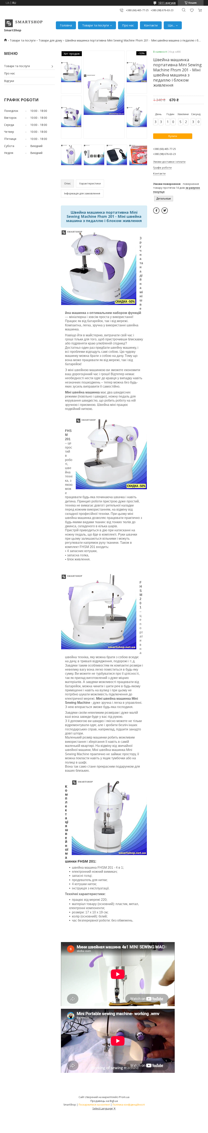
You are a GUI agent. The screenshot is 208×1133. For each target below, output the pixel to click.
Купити (172, 136)
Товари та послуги (95, 25)
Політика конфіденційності (129, 1104)
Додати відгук (192, 10)
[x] (164, 210)
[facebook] (156, 210)
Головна (66, 25)
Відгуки (9, 81)
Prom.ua (124, 1097)
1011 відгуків (167, 3)
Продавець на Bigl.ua (104, 1101)
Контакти (151, 25)
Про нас (128, 25)
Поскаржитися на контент (94, 1104)
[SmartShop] (23, 23)
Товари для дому (50, 40)
